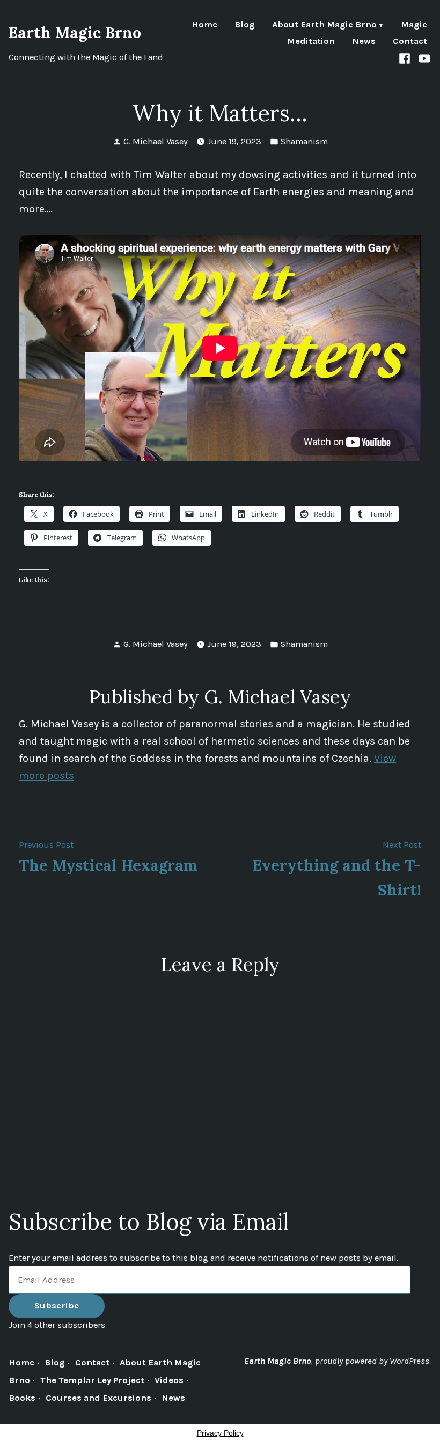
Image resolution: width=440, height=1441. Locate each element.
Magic (414, 25)
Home (204, 25)
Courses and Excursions (98, 1398)
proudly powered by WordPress (372, 1361)
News (364, 41)
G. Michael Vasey (155, 141)
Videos (169, 1380)
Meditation (311, 41)
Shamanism (304, 141)
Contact (410, 41)
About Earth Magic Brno (324, 25)
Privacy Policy (220, 1433)
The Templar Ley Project (92, 1380)
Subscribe (56, 1305)
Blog (244, 25)
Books (22, 1398)
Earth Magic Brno (75, 32)
